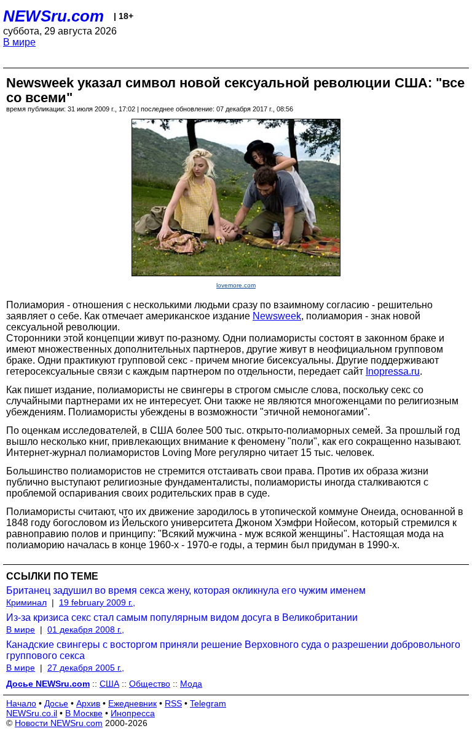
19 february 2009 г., (97, 602)
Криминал (26, 602)
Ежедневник (132, 703)
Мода (191, 684)
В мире (19, 42)
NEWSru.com (53, 16)
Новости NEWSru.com (59, 723)
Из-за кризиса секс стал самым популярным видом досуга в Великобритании (182, 617)
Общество (149, 684)
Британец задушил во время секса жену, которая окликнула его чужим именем (186, 590)
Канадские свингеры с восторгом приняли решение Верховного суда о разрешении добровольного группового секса (233, 650)
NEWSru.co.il (31, 713)
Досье (56, 703)
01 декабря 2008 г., (85, 629)
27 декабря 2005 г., (85, 668)
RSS (173, 703)
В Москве (84, 713)
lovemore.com (236, 285)
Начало (21, 703)
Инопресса (133, 713)
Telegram (208, 703)
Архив (88, 703)
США (109, 684)
